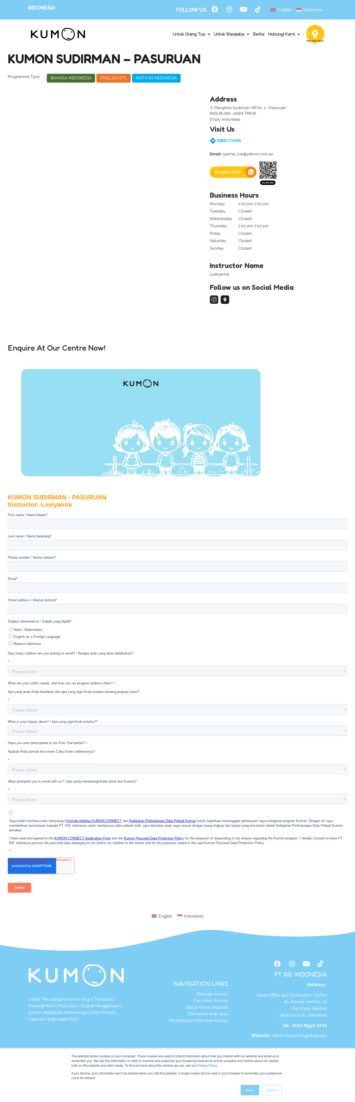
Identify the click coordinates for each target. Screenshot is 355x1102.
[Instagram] (229, 9)
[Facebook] (214, 9)
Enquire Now (228, 172)
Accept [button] (250, 1090)
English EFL (113, 78)
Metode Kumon (212, 994)
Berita (258, 34)
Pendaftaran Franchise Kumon (198, 1020)
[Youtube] (243, 9)
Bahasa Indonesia (70, 78)
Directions (228, 140)
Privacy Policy (207, 1065)
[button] (191, 34)
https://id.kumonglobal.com (299, 1035)
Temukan (103, 999)
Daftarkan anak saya (208, 1013)
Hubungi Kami (281, 34)
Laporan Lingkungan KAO (53, 1018)
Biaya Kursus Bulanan (207, 1007)
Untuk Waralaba (229, 34)
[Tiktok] (257, 9)
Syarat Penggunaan (100, 1005)
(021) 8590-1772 (309, 1025)
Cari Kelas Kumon (210, 1000)
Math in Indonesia (156, 78)
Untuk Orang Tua (189, 34)
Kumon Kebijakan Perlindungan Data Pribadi (71, 1012)
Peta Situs (68, 1005)
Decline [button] (272, 1090)
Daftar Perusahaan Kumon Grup (59, 999)
